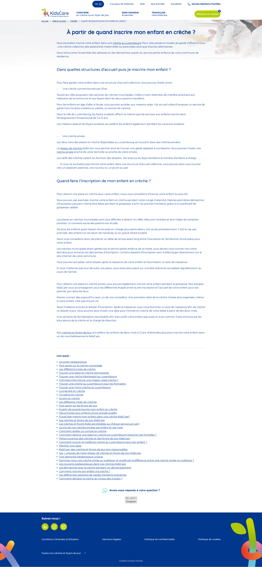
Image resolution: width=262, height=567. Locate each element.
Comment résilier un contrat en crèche (82, 431)
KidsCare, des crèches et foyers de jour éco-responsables (93, 449)
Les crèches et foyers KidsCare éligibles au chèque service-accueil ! (99, 424)
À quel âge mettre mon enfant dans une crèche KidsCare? (94, 416)
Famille (73, 21)
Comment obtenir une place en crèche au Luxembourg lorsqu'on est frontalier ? (108, 434)
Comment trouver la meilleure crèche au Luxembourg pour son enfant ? (103, 442)
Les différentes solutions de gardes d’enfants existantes (92, 475)
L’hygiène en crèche (71, 394)
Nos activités (158, 4)
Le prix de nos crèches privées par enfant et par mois (91, 427)
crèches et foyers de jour (77, 332)
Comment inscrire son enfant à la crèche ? (84, 471)
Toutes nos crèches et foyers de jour (61, 553)
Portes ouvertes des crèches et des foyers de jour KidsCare (94, 438)
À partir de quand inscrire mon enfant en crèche (88, 409)
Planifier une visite (70, 445)
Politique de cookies (209, 539)
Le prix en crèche (69, 398)
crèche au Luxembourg (127, 43)
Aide (142, 4)
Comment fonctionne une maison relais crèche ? (88, 380)
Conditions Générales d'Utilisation (60, 539)
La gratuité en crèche (72, 391)
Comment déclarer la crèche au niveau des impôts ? (90, 478)
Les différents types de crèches (78, 402)
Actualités (176, 4)
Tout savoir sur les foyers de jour (78, 405)
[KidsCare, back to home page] (55, 12)
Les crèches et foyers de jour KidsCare (82, 420)
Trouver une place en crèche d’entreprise (84, 372)
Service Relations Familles (206, 4)
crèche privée (65, 152)
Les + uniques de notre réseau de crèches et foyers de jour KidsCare (100, 453)
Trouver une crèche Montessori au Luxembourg (88, 376)
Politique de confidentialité (159, 539)
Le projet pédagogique (73, 362)
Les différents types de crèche (77, 369)
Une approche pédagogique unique (81, 456)
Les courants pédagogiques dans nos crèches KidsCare (92, 464)
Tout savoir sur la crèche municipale (80, 365)
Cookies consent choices (131, 561)
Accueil (45, 21)
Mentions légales (111, 539)
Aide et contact (59, 21)
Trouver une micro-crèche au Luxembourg (85, 387)
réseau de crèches (71, 148)
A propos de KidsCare (122, 4)
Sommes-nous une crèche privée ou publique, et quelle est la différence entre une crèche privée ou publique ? (126, 460)
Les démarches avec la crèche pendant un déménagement (95, 467)
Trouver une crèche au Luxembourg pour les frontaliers (92, 383)
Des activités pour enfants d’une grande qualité (88, 413)
